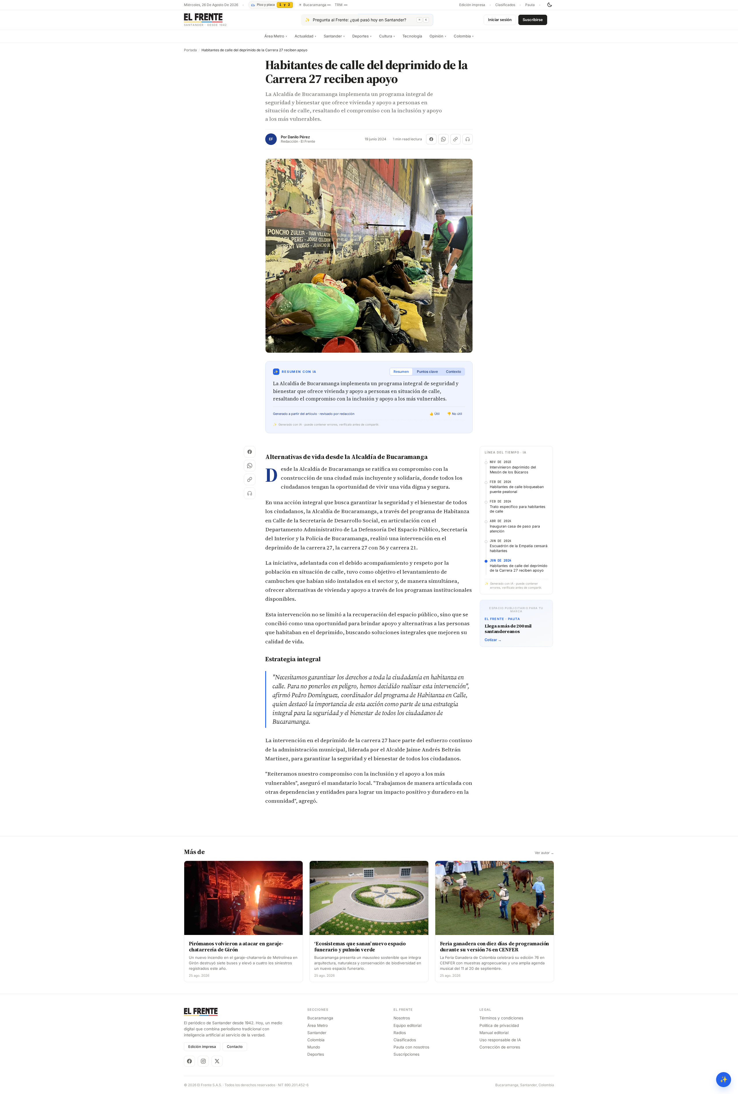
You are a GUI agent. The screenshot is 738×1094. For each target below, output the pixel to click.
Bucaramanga (320, 1018)
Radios (400, 1032)
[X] (217, 1061)
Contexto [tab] (453, 371)
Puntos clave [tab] (427, 371)
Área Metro (275, 36)
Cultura (387, 36)
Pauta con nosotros (411, 1047)
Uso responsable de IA (500, 1040)
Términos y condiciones (501, 1018)
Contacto (235, 1046)
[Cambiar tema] (549, 5)
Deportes (362, 36)
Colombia (464, 36)
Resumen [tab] (401, 371)
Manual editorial (494, 1032)
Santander (334, 36)
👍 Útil (435, 414)
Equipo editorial (407, 1025)
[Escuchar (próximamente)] (467, 139)
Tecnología (412, 36)
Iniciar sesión (500, 19)
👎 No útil (454, 414)
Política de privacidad (499, 1025)
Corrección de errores (499, 1047)
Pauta (530, 5)
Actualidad (305, 36)
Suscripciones (406, 1054)
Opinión (438, 36)
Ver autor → (544, 853)
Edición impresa (472, 5)
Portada (190, 50)
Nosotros (402, 1018)
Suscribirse (533, 19)
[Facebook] (189, 1061)
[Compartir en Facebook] (431, 139)
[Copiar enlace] (455, 139)
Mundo (313, 1047)
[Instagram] (203, 1061)
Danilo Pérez (299, 137)
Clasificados (505, 5)
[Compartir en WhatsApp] (443, 139)
